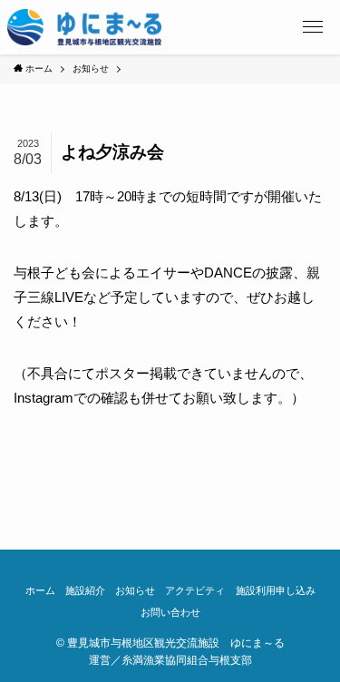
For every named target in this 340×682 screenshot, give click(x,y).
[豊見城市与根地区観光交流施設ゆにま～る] (84, 27)
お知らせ (135, 590)
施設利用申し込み (276, 590)
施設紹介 (85, 590)
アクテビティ (195, 590)
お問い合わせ (170, 612)
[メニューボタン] (313, 27)
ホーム (40, 590)
